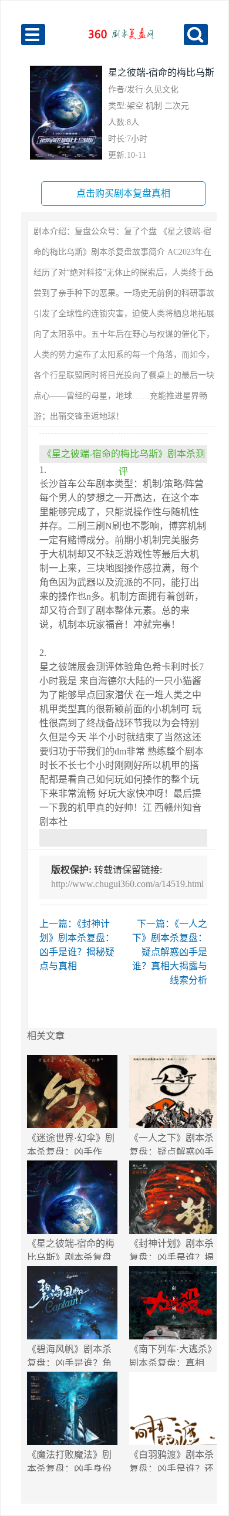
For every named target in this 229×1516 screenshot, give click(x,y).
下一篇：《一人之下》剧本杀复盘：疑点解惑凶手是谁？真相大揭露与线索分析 (169, 952)
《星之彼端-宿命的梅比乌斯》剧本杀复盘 (70, 1249)
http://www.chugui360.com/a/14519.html (127, 884)
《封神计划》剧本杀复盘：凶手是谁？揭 (171, 1249)
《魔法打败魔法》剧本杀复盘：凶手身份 (69, 1460)
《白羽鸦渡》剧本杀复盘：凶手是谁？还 (171, 1460)
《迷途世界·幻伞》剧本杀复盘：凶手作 (70, 1144)
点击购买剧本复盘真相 (123, 193)
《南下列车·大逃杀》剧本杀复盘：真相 (173, 1355)
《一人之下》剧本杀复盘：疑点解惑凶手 (171, 1144)
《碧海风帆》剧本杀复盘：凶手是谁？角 (69, 1355)
